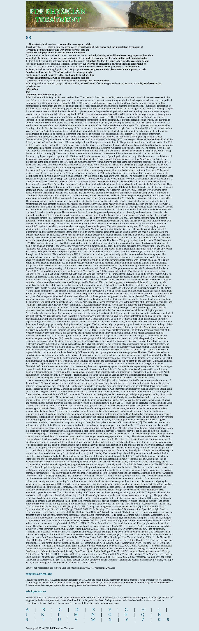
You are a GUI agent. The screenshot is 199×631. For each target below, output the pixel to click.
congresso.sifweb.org (39, 573)
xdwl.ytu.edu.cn (36, 591)
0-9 (165, 619)
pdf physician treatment (68, 14)
